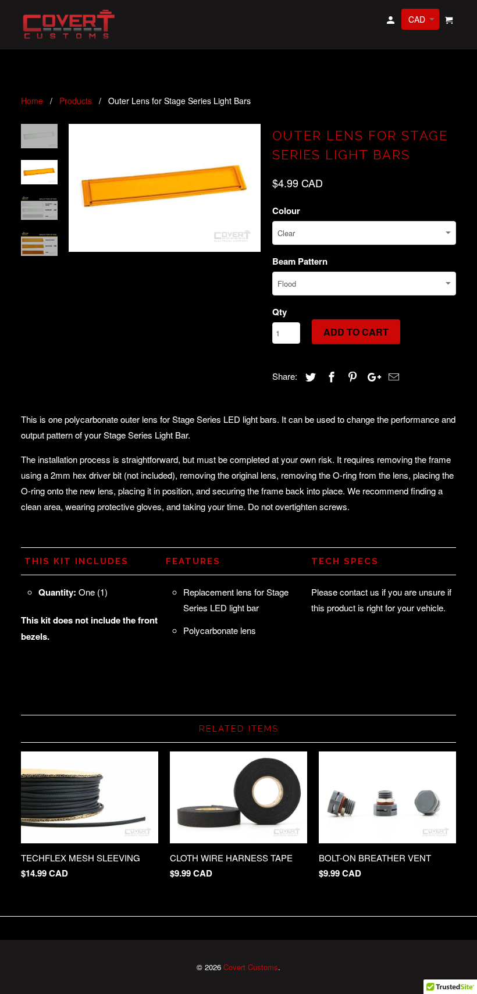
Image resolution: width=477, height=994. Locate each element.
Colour (286, 210)
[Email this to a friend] (392, 376)
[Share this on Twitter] (309, 376)
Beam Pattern (300, 261)
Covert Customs (250, 966)
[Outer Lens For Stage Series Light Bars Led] (165, 188)
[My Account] (391, 21)
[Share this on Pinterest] (350, 376)
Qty (279, 311)
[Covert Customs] (71, 25)
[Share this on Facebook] (330, 376)
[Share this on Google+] (371, 376)
